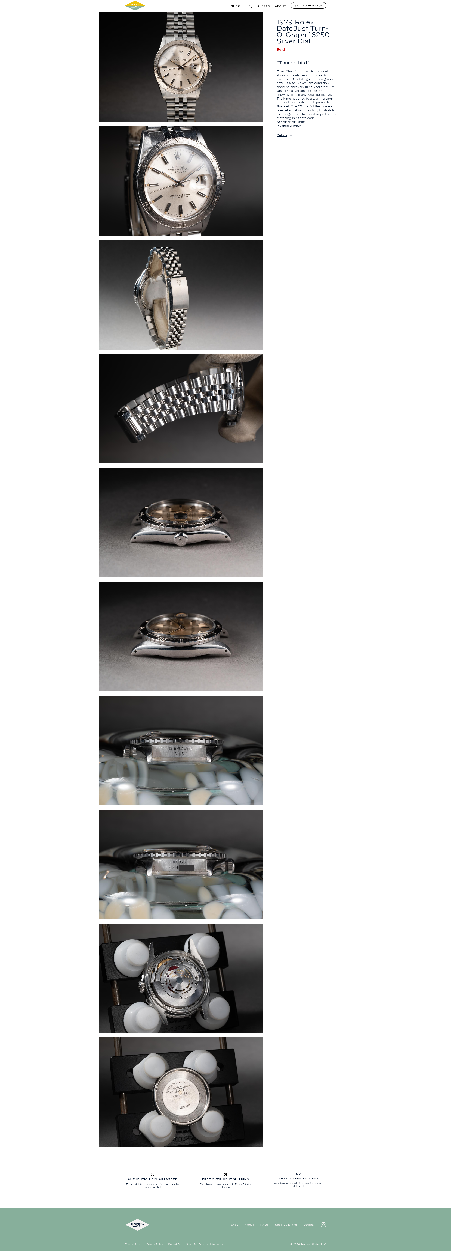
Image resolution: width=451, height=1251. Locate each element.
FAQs (264, 1224)
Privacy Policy (154, 1244)
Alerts (263, 6)
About (280, 6)
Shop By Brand (286, 1224)
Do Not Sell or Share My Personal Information (196, 1244)
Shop (235, 6)
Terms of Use (133, 1244)
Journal (309, 1224)
